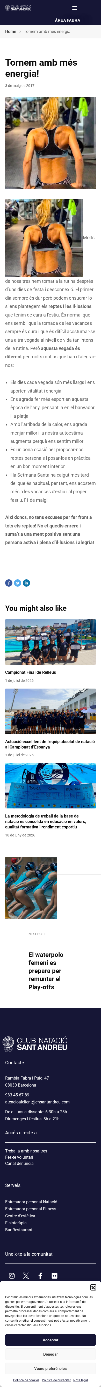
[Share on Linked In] (26, 583)
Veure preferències (50, 1368)
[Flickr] (54, 1275)
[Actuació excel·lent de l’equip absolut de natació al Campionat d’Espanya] (50, 711)
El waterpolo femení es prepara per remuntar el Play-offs (45, 971)
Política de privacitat (56, 1380)
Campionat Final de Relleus (30, 672)
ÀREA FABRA (67, 20)
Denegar (50, 1354)
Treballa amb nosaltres (26, 1151)
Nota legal (80, 1380)
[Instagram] (11, 1275)
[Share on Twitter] (17, 583)
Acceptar (50, 1340)
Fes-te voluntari (19, 1157)
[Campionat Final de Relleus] (50, 642)
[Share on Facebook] (8, 583)
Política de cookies (26, 1380)
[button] (93, 1287)
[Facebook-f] (40, 1275)
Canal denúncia (19, 1163)
